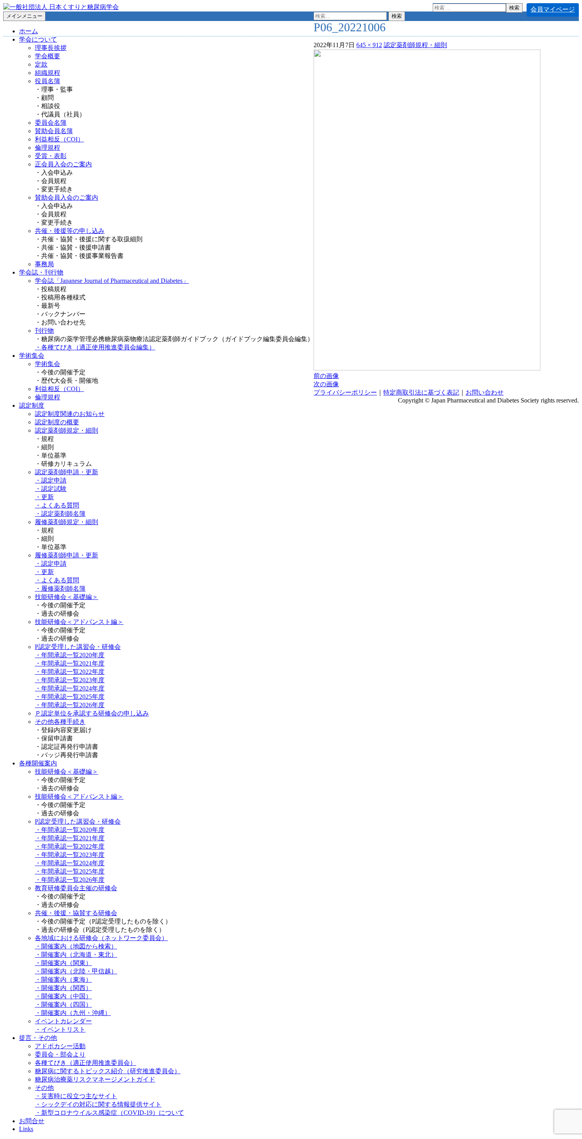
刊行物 (44, 330)
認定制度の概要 (57, 422)
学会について (38, 39)
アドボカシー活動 (60, 1046)
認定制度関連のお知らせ (70, 413)
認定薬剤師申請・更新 (66, 472)
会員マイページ (553, 9)
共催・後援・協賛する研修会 (76, 913)
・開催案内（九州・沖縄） (73, 1012)
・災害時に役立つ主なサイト (76, 1096)
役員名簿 (47, 81)
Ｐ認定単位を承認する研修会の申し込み (92, 713)
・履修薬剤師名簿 (60, 588)
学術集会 (31, 355)
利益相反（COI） (59, 139)
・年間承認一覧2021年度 (70, 663)
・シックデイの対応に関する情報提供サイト (98, 1104)
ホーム (28, 31)
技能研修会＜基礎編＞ (66, 596)
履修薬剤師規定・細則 (66, 522)
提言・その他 (38, 1037)
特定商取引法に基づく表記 (421, 392)
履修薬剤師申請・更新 (66, 555)
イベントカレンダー (63, 1021)
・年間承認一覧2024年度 (70, 688)
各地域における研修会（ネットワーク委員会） (101, 938)
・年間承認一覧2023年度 (70, 680)
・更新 (44, 497)
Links (26, 1129)
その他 (44, 1087)
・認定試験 (51, 488)
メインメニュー (24, 16)
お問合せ (31, 1121)
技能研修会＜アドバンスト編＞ (79, 621)
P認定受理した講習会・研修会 (78, 646)
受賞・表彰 (51, 156)
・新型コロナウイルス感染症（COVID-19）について (109, 1112)
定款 (41, 64)
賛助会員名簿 (54, 131)
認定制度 (31, 405)
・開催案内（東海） (63, 979)
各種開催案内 (38, 763)
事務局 (44, 264)
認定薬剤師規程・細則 (415, 45)
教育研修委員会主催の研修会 (76, 888)
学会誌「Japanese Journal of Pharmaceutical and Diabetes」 (112, 280)
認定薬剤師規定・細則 (66, 430)
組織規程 (47, 72)
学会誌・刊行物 (41, 272)
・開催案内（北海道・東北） (76, 954)
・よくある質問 (57, 505)
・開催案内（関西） (63, 987)
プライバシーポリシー (345, 392)
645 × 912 (369, 45)
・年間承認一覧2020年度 (70, 655)
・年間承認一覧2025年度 (70, 696)
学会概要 (47, 56)
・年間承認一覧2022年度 (70, 671)
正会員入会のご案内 (63, 164)
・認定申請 (51, 480)
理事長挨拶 (51, 47)
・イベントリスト (60, 1029)
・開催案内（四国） (63, 1004)
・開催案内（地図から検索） (76, 946)
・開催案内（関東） (63, 963)
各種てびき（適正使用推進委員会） (85, 1062)
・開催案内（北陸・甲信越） (76, 971)
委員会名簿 (51, 122)
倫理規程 (47, 147)
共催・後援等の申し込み (70, 230)
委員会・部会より (60, 1054)
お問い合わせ (485, 392)
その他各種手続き (60, 721)
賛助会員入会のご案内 (66, 197)
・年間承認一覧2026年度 (70, 705)
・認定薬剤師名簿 (60, 513)
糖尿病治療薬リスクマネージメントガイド (95, 1079)
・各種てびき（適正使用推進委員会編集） (95, 347)
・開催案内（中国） (63, 996)
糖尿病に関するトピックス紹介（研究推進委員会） (108, 1071)
